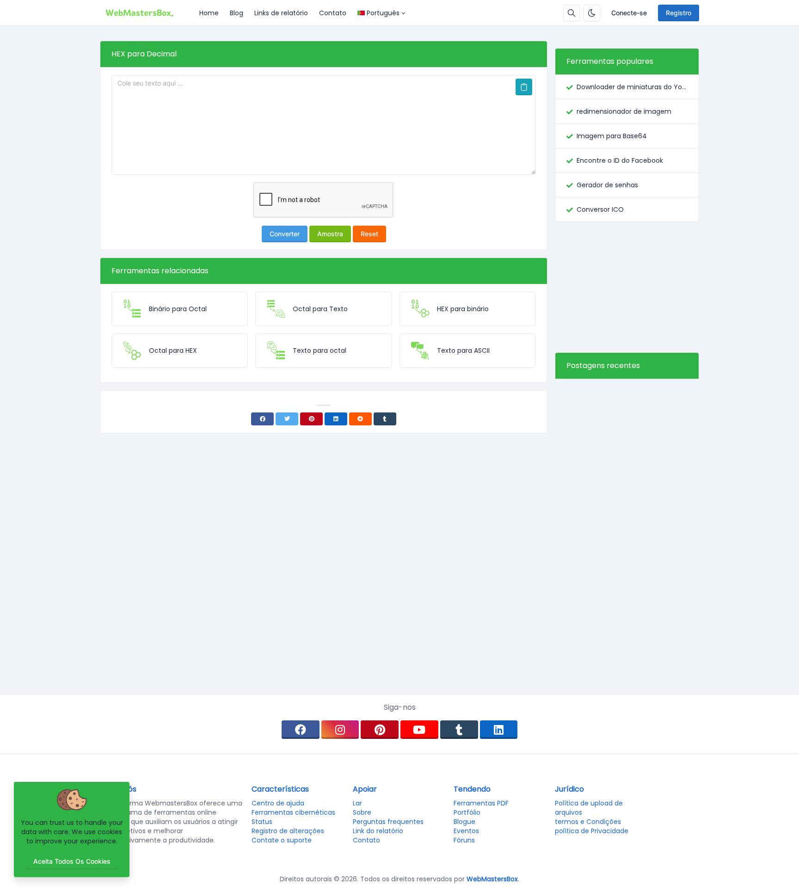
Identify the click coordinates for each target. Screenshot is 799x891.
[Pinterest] (311, 418)
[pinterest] (380, 729)
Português (383, 13)
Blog (236, 13)
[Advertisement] (627, 287)
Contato (332, 13)
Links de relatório (281, 13)
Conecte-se (629, 13)
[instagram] (340, 729)
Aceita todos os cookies (72, 861)
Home (209, 13)
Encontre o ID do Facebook (620, 160)
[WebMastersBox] (147, 13)
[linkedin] (499, 729)
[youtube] (419, 729)
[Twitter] (287, 418)
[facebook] (301, 729)
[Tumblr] (385, 418)
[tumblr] (459, 729)
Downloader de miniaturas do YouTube (632, 87)
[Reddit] (360, 418)
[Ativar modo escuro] (592, 13)
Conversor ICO (600, 209)
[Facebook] (262, 418)
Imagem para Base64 (612, 136)
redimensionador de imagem (624, 111)
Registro (678, 13)
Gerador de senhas (607, 185)
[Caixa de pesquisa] (571, 13)
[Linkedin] (336, 418)
